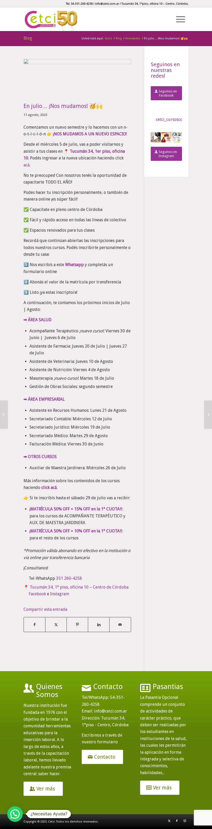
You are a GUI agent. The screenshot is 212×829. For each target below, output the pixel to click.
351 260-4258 (69, 578)
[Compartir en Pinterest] (77, 624)
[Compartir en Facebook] (34, 624)
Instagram (59, 593)
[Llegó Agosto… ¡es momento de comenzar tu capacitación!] (208, 414)
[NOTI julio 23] (77, 79)
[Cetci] (51, 19)
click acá (49, 487)
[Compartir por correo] (120, 624)
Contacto (108, 686)
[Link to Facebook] (177, 821)
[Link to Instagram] (184, 821)
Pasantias (168, 686)
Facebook (37, 593)
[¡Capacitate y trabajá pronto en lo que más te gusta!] (4, 414)
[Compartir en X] (56, 624)
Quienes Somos (49, 690)
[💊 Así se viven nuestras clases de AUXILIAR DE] (156, 137)
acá (26, 165)
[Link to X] (169, 821)
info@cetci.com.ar (107, 3)
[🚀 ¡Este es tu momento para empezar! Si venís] (177, 137)
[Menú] (179, 19)
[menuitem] (179, 19)
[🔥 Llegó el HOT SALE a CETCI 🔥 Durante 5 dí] (166, 137)
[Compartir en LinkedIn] (98, 624)
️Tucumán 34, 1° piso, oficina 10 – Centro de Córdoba (79, 587)
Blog (28, 38)
